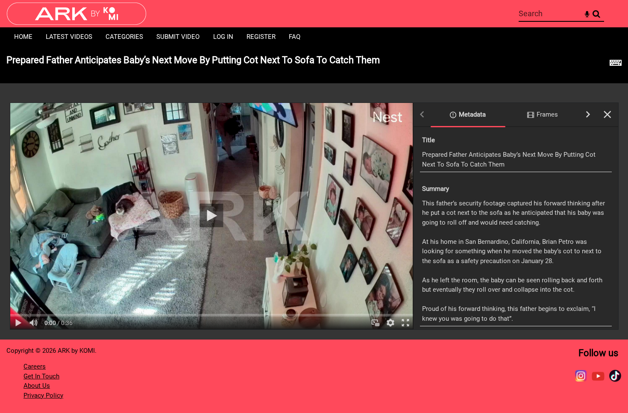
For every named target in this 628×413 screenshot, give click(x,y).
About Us (36, 386)
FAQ (294, 37)
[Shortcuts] (616, 65)
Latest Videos (69, 37)
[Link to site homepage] (76, 22)
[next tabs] (588, 115)
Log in (223, 37)
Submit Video (178, 37)
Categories (124, 37)
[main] (314, 193)
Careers (34, 366)
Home (23, 37)
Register (261, 37)
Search (596, 14)
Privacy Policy (43, 395)
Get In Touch (41, 376)
